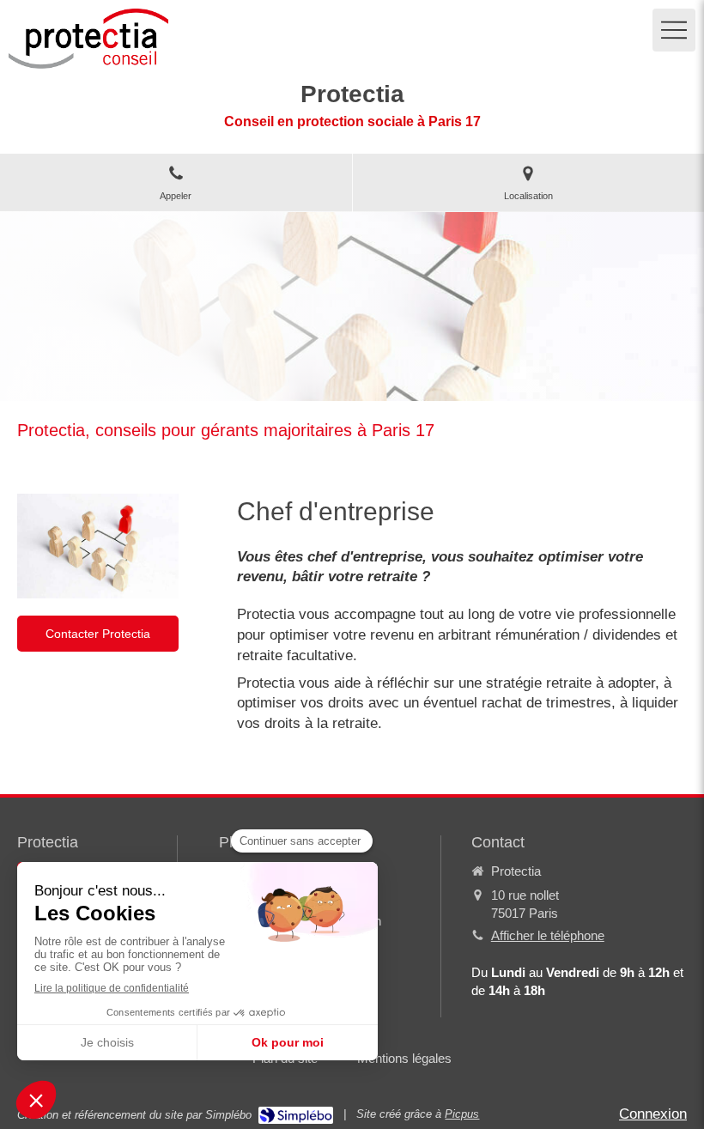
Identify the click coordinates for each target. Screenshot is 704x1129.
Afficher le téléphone (547, 935)
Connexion (653, 1114)
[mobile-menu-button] (673, 30)
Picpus (462, 1114)
